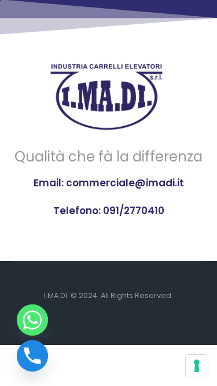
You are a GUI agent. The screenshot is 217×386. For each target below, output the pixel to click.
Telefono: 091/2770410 (108, 211)
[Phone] (32, 356)
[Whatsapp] (32, 320)
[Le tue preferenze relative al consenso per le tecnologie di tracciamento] (197, 366)
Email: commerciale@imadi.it (109, 183)
